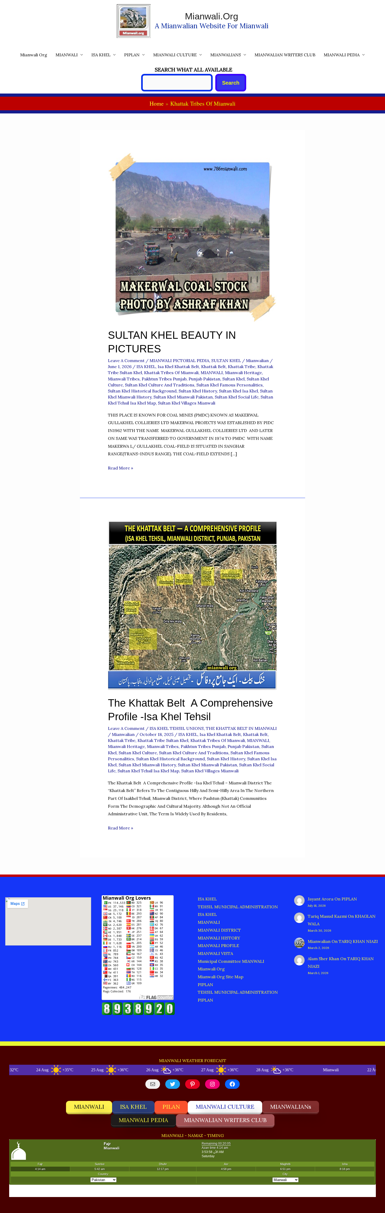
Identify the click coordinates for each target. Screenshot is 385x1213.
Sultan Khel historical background (142, 391)
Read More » (120, 468)
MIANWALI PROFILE (218, 945)
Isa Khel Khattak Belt (178, 366)
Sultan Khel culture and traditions (159, 384)
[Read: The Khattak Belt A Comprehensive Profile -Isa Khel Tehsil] (192, 604)
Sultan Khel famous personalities (229, 384)
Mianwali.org (211, 16)
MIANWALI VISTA (215, 953)
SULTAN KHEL (226, 360)
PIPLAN (132, 54)
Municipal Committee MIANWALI (231, 961)
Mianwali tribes (124, 378)
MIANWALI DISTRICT (219, 930)
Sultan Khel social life (236, 397)
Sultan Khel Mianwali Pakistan (183, 397)
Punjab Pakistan (204, 378)
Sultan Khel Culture (138, 752)
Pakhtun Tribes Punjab (164, 378)
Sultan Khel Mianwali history (147, 764)
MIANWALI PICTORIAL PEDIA (179, 360)
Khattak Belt (213, 366)
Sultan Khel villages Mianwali (186, 403)
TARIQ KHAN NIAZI (358, 941)
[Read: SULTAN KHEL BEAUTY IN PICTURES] (192, 236)
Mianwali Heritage (243, 372)
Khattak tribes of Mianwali (171, 372)
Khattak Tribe (241, 366)
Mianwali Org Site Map (220, 976)
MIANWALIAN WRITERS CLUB (285, 54)
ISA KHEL (101, 54)
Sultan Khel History (198, 391)
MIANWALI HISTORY (219, 938)
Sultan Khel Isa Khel (238, 391)
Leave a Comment (126, 360)
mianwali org (33, 54)
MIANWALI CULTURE (175, 54)
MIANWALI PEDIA (342, 54)
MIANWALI (67, 54)
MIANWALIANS (225, 54)
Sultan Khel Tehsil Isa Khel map (148, 770)
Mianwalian (319, 941)
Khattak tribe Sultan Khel (163, 740)
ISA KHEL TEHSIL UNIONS (177, 728)
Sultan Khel (233, 378)
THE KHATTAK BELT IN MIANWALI (241, 728)
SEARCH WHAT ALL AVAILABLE (193, 69)
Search (230, 83)
